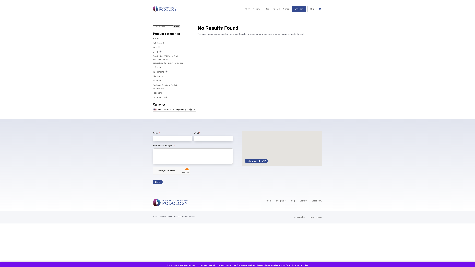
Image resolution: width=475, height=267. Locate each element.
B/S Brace (157, 38)
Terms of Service (316, 217)
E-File (155, 52)
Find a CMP (276, 9)
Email (197, 133)
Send (157, 182)
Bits (155, 47)
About (247, 9)
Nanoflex (157, 80)
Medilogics (158, 76)
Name (156, 133)
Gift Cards (158, 67)
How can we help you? (164, 145)
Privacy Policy (299, 217)
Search (176, 27)
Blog (267, 9)
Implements (158, 72)
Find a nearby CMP (257, 161)
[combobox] (174, 109)
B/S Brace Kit (159, 43)
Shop (312, 9)
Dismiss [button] (304, 265)
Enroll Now (299, 9)
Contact (286, 9)
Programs (257, 9)
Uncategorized (160, 97)
